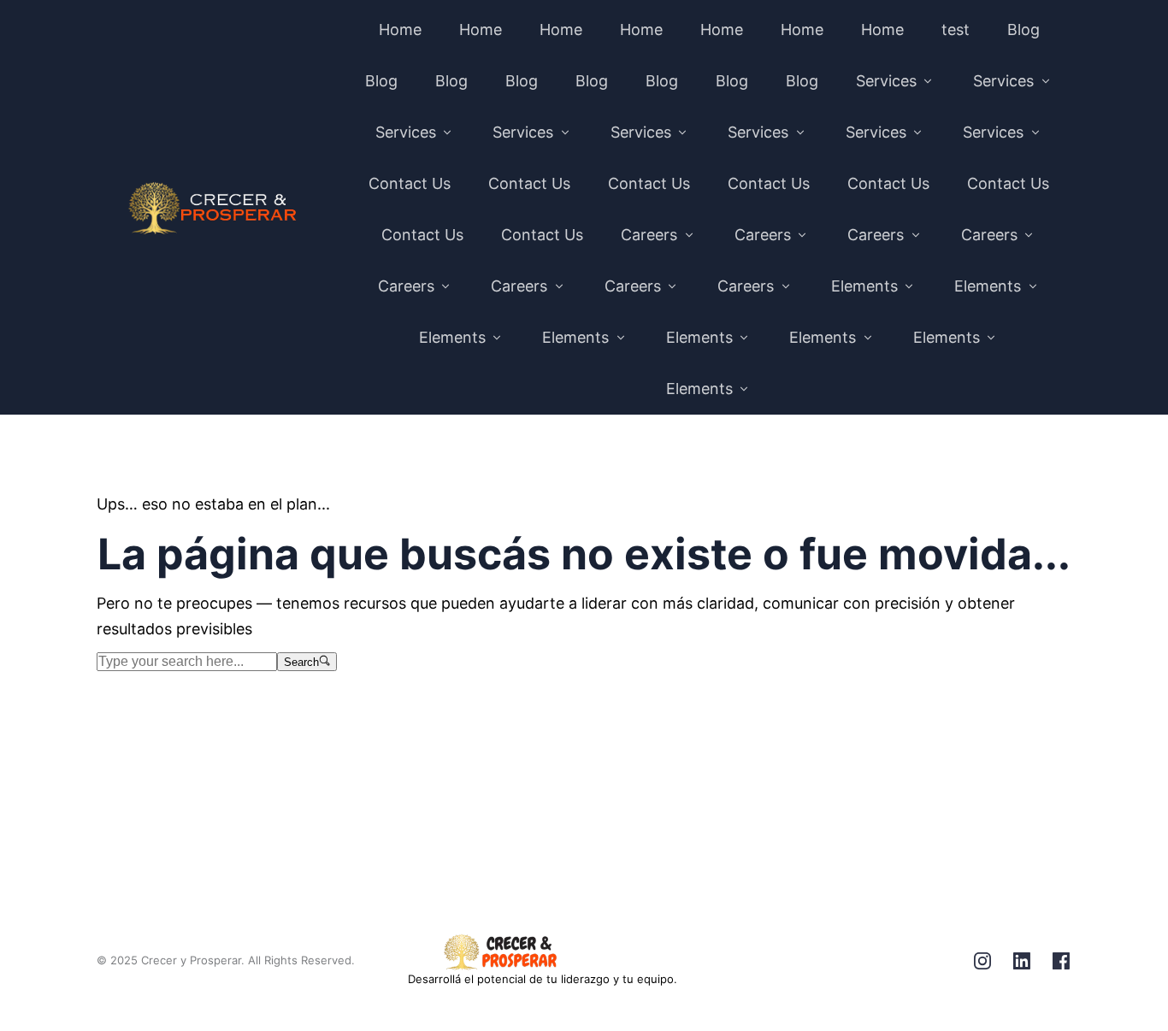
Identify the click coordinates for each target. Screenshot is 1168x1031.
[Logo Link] (213, 209)
